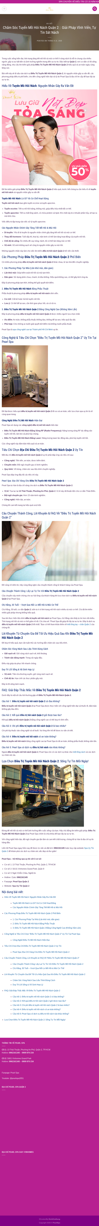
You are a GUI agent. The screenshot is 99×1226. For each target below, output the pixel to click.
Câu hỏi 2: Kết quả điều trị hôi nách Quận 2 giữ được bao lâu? (39, 1001)
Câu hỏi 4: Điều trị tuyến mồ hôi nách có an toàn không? (37, 1009)
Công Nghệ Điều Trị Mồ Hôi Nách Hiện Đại (31, 940)
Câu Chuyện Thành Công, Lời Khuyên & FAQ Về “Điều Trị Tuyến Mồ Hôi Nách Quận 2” (41, 958)
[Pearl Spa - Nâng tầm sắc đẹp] (49, 8)
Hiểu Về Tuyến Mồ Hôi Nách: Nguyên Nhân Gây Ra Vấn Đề (30, 897)
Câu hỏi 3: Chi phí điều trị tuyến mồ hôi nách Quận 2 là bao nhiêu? (41, 1005)
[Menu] (4, 8)
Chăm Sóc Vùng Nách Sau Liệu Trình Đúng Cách (34, 980)
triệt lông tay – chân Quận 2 (79, 624)
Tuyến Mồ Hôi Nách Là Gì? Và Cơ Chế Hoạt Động (34, 903)
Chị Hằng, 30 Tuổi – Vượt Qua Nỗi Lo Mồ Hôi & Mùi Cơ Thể (38, 968)
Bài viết (49, 24)
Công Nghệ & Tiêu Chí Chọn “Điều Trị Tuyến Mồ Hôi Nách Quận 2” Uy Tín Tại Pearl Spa (42, 934)
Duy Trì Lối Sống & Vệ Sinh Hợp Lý (28, 985)
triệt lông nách (79, 752)
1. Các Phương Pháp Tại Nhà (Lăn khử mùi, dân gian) (36, 919)
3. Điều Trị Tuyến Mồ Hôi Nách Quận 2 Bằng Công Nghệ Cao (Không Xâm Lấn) (47, 928)
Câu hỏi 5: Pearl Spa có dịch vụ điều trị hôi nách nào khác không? (41, 1014)
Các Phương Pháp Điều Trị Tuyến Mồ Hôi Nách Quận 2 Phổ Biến (32, 913)
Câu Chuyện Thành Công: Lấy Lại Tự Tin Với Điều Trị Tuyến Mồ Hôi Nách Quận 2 (48, 964)
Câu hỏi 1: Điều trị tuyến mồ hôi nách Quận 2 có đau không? (38, 997)
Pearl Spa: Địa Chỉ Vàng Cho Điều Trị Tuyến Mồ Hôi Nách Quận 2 (41, 952)
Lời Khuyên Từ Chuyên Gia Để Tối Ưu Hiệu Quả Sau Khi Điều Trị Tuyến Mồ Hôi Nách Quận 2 (44, 974)
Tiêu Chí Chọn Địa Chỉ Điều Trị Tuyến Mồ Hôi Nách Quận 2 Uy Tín (32, 946)
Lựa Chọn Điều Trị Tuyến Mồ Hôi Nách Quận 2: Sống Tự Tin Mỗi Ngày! (34, 1020)
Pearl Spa (14, 1073)
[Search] (94, 8)
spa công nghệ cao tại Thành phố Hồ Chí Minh (33, 329)
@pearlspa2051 (17, 1078)
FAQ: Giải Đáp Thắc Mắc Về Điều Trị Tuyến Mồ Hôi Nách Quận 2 (32, 991)
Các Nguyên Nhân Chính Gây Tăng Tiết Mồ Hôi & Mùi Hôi (37, 907)
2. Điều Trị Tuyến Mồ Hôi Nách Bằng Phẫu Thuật (34, 924)
